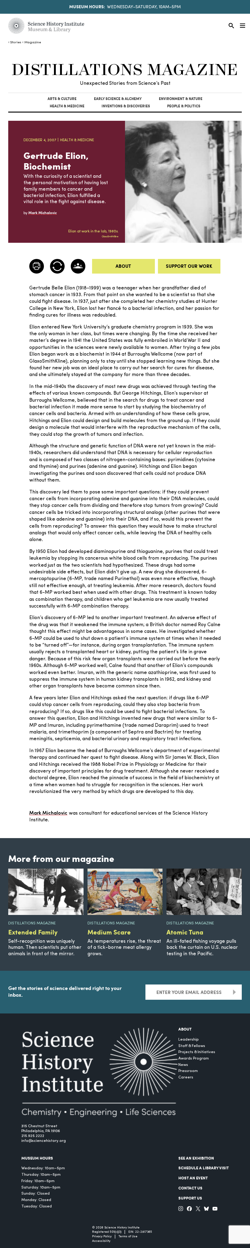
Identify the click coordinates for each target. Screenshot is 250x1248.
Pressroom (188, 1071)
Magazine (32, 42)
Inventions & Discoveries (126, 106)
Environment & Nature (180, 98)
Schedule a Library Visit (203, 1168)
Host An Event (193, 1178)
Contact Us (190, 1188)
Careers (185, 1077)
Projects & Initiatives (196, 1052)
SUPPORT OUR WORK (189, 266)
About (123, 266)
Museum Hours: (87, 6)
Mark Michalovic (48, 813)
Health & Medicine (67, 106)
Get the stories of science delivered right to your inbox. (65, 991)
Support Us (190, 1198)
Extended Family (33, 931)
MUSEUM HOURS (37, 1158)
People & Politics (183, 106)
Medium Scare (109, 931)
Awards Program (193, 1058)
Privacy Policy (102, 1236)
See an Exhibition (196, 1158)
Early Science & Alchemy (118, 98)
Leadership (188, 1040)
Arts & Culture (62, 98)
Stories (15, 42)
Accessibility (101, 1241)
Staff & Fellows (191, 1046)
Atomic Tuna (184, 931)
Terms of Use (128, 1236)
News (183, 1065)
